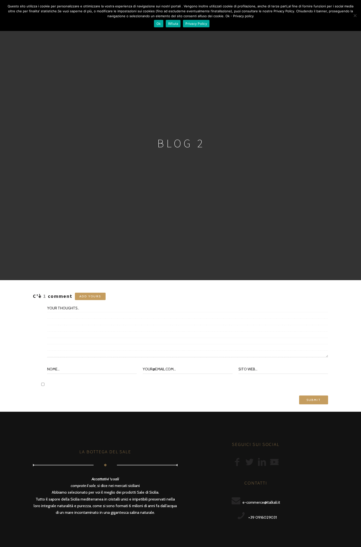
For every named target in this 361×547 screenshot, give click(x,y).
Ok (158, 24)
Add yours (90, 296)
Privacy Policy (196, 24)
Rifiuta (173, 24)
